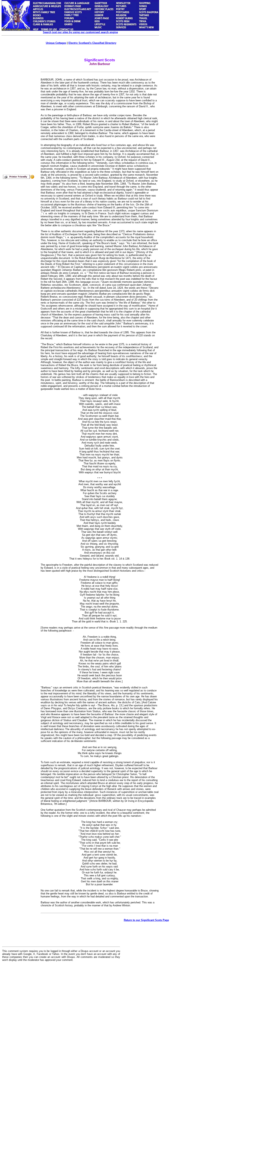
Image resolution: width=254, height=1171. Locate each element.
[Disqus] (61, 1013)
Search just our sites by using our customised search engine (80, 32)
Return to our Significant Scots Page (146, 920)
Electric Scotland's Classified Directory (92, 42)
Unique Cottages (56, 42)
